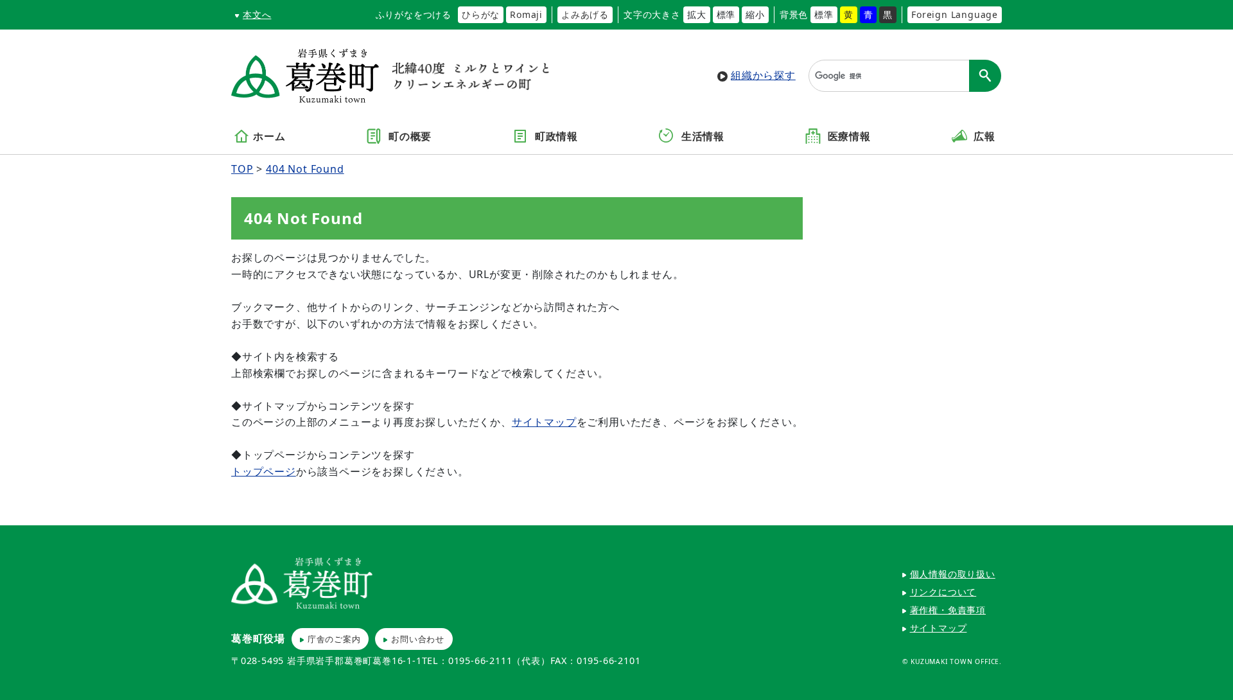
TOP (242, 169)
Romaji (526, 14)
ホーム (269, 137)
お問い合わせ (417, 639)
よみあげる (585, 14)
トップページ (263, 471)
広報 (983, 137)
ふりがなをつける (413, 14)
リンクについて (943, 592)
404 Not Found (305, 169)
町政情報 (555, 137)
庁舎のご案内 (334, 639)
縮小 (755, 14)
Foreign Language (954, 14)
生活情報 (701, 137)
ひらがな (481, 14)
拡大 (696, 14)
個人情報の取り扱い (952, 574)
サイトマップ (544, 422)
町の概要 (408, 137)
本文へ (257, 14)
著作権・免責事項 (948, 610)
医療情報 (848, 137)
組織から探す (763, 75)
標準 (726, 14)
